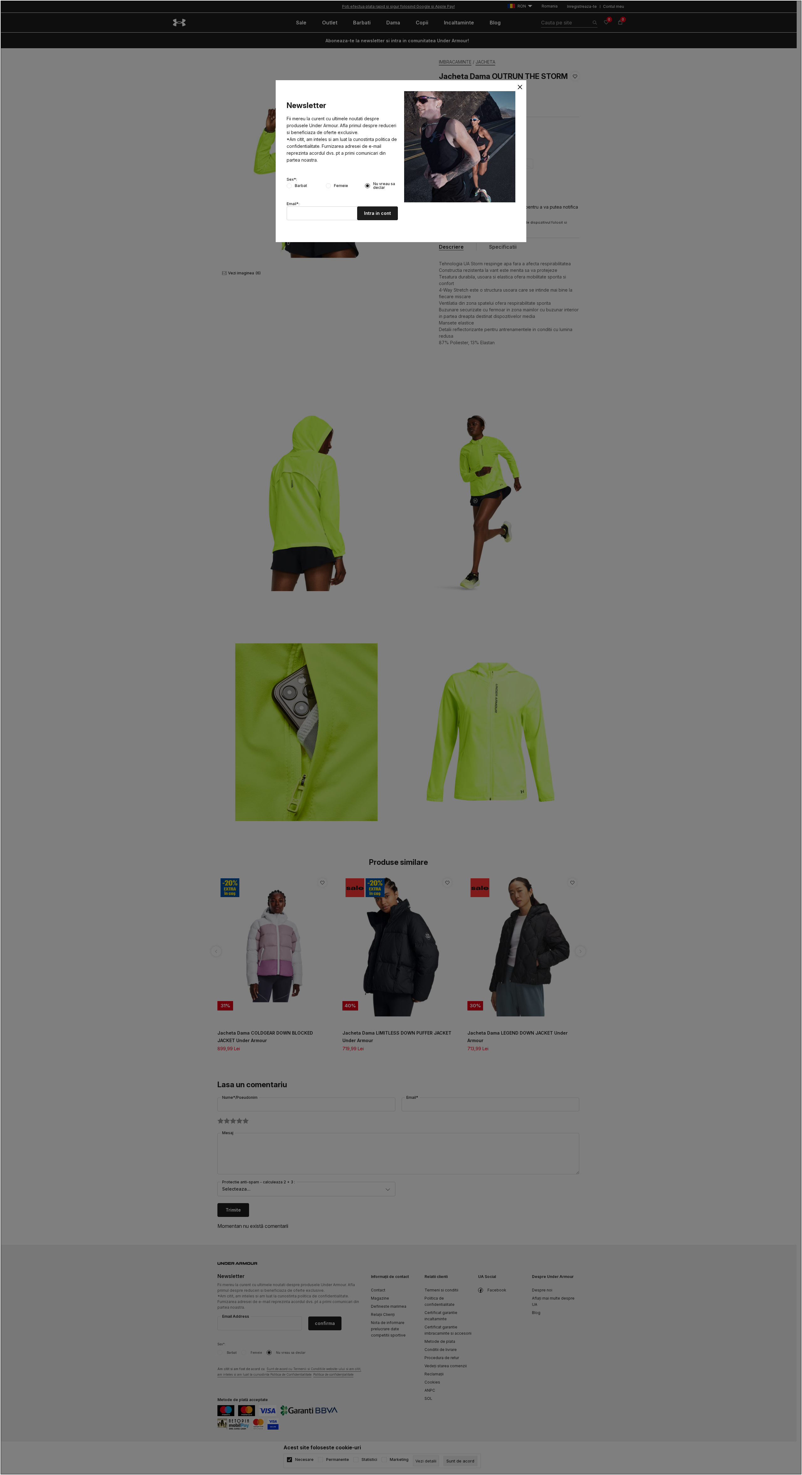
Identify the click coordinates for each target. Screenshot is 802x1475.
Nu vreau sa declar (384, 186)
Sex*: (292, 179)
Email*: (293, 204)
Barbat (301, 186)
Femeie (341, 186)
